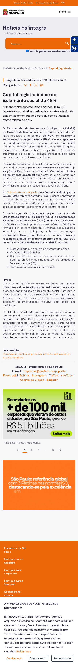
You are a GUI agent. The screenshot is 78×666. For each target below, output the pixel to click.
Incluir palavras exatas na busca (52, 51)
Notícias (40, 68)
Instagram (39, 375)
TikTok (53, 375)
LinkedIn (52, 380)
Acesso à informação (23, 3)
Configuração (14, 658)
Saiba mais (23, 651)
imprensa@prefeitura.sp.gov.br (45, 371)
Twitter (24, 375)
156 (63, 3)
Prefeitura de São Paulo (17, 68)
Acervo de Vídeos (32, 380)
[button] (60, 450)
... (46, 450)
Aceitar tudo (38, 658)
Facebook (10, 375)
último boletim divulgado (22, 192)
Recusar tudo (62, 658)
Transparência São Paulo (47, 3)
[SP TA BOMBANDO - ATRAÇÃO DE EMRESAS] (39, 414)
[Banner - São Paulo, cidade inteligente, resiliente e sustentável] (39, 485)
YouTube (67, 375)
